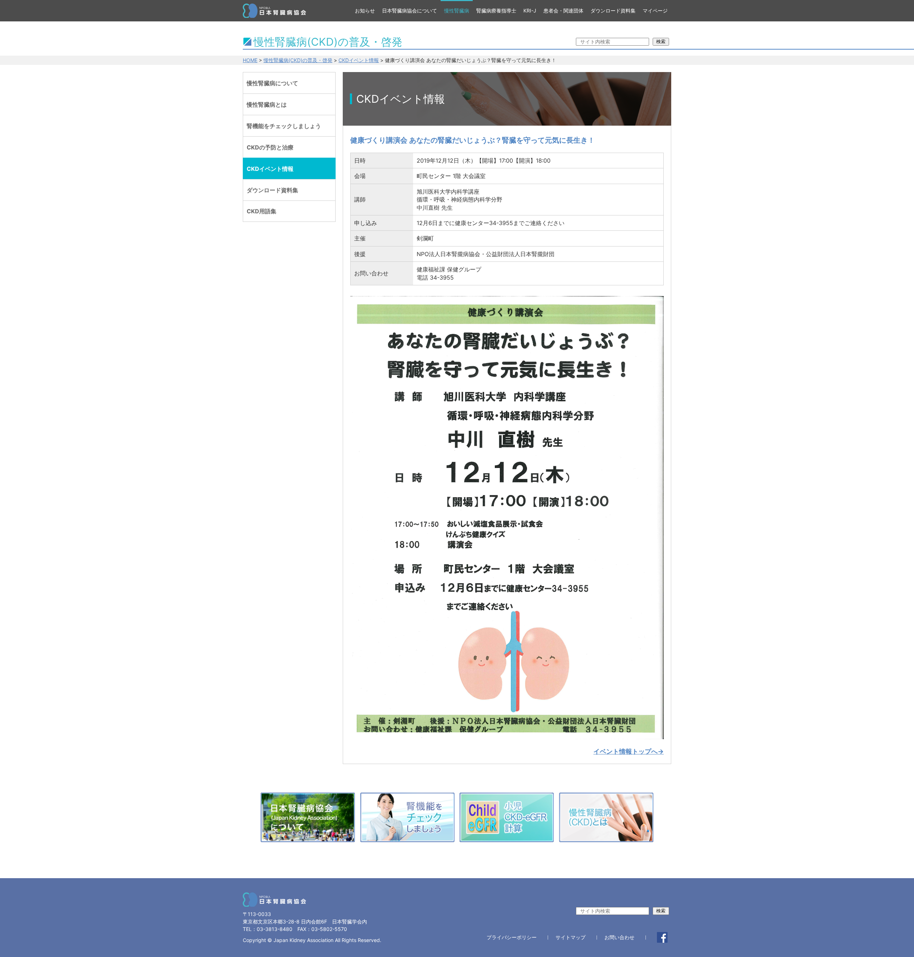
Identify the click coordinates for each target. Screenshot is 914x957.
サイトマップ (571, 937)
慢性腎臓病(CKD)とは (606, 819)
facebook (662, 937)
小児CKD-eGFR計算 (506, 819)
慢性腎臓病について (272, 83)
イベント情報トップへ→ (628, 751)
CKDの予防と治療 (270, 147)
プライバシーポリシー (512, 937)
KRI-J (529, 10)
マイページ (655, 10)
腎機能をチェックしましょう (284, 125)
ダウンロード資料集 (613, 10)
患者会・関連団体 (563, 10)
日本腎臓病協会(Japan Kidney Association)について (308, 819)
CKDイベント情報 (358, 60)
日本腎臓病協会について (409, 10)
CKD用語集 (261, 211)
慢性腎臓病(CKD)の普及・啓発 (297, 60)
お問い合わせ (619, 937)
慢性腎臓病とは (267, 104)
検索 (661, 41)
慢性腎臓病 (456, 10)
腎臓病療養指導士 (496, 10)
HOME (250, 60)
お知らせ (365, 10)
